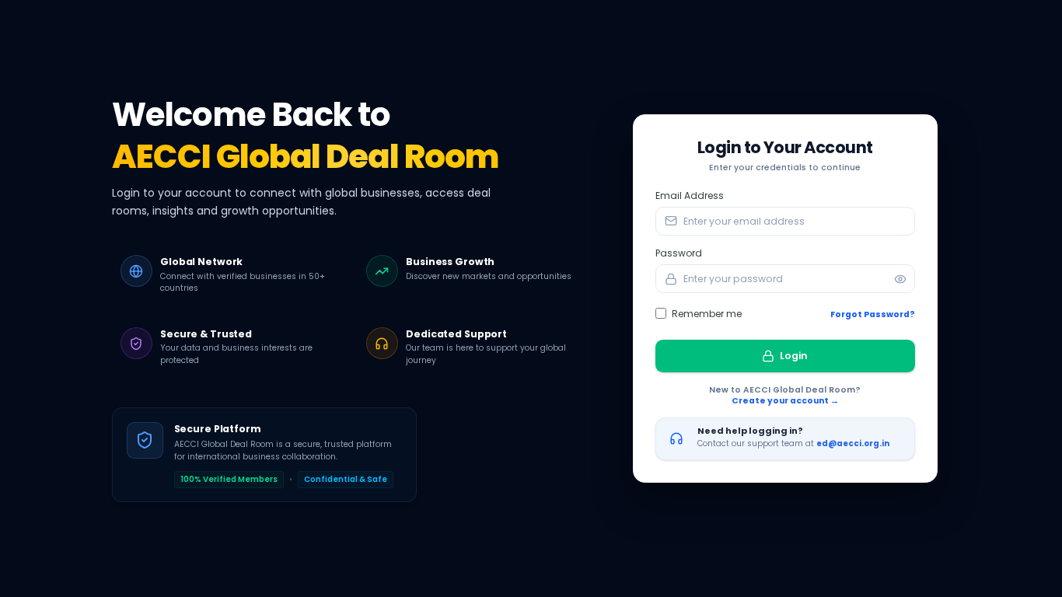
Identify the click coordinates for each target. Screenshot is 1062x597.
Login (794, 355)
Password (678, 253)
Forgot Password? (872, 314)
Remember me (707, 313)
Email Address (689, 195)
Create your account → (785, 401)
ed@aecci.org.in (852, 443)
